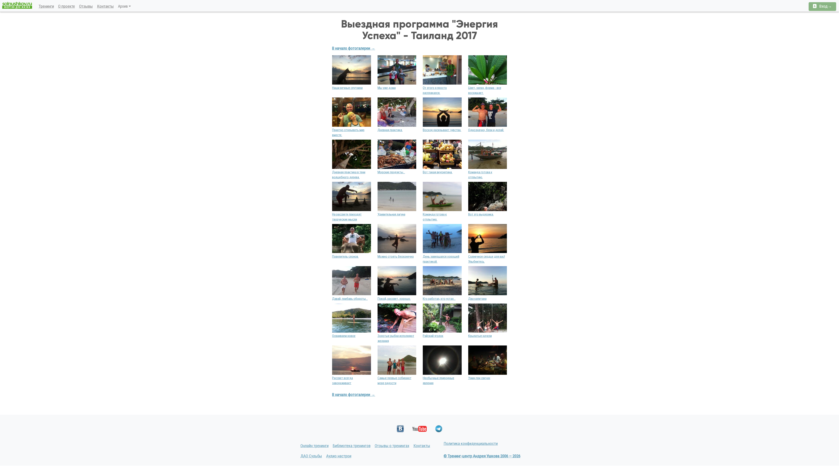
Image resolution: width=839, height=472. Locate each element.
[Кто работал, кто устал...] (442, 280)
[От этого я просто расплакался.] (442, 69)
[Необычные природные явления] (442, 359)
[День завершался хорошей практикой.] (442, 238)
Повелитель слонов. (345, 257)
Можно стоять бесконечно (396, 257)
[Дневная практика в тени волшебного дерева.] (351, 153)
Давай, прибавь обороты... (350, 299)
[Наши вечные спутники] (351, 69)
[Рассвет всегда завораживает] (351, 359)
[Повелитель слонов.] (351, 238)
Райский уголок (433, 336)
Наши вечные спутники (347, 88)
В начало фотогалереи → (353, 48)
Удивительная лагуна (391, 214)
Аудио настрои (338, 455)
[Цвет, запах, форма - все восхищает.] (487, 69)
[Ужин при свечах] (487, 359)
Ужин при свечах (479, 378)
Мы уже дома (387, 88)
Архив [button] (123, 6)
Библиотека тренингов (352, 445)
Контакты (105, 6)
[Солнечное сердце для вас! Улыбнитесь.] (487, 238)
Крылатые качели (480, 336)
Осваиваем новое (343, 336)
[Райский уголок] (442, 317)
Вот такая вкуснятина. (437, 172)
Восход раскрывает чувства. (442, 130)
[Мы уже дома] (397, 69)
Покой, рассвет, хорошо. (394, 299)
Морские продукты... (391, 172)
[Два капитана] (487, 280)
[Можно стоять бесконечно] (397, 238)
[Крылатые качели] (487, 317)
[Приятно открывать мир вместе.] (351, 111)
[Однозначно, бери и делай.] (487, 111)
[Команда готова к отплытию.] (487, 153)
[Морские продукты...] (397, 153)
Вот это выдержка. (481, 214)
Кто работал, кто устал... (439, 299)
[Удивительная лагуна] (397, 196)
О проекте (66, 6)
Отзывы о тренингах (392, 445)
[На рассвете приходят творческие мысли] (351, 196)
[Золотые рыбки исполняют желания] (397, 317)
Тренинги (46, 6)
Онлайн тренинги (314, 445)
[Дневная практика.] (397, 111)
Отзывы (86, 6)
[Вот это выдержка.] (487, 196)
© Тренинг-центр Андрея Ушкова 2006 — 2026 (482, 455)
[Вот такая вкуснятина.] (442, 153)
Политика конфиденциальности (471, 443)
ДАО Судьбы (311, 455)
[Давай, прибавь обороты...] (351, 280)
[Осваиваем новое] (351, 317)
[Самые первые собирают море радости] (397, 359)
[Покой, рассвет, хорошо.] (397, 280)
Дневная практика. (390, 130)
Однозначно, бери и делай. (486, 130)
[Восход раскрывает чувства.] (442, 111)
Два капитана (477, 299)
